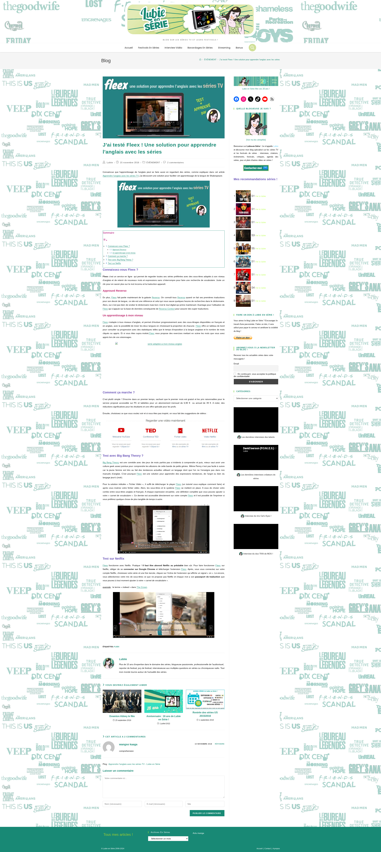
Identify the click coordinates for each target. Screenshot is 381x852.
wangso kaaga (128, 744)
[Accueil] (200, 59)
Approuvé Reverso (119, 249)
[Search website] (252, 47)
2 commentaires (175, 162)
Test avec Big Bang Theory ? (120, 260)
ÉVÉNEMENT (153, 162)
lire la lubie (260, 196)
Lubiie (110, 162)
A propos (276, 849)
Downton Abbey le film (122, 716)
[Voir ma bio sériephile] (256, 140)
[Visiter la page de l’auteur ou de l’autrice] (109, 663)
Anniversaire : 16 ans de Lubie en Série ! (163, 718)
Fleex (114, 297)
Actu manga (198, 833)
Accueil (260, 849)
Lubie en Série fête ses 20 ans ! (256, 89)
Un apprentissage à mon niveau (124, 253)
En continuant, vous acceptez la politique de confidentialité (255, 375)
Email (236, 363)
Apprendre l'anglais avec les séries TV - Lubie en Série (134, 764)
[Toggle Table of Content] (105, 240)
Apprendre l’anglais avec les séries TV (121, 176)
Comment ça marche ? (118, 256)
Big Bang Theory (111, 462)
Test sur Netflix (114, 263)
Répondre (220, 744)
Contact (267, 849)
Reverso (156, 297)
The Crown (142, 587)
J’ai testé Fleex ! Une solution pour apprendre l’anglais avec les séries (249, 59)
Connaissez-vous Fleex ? (119, 246)
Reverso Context (167, 309)
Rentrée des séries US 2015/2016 (205, 714)
